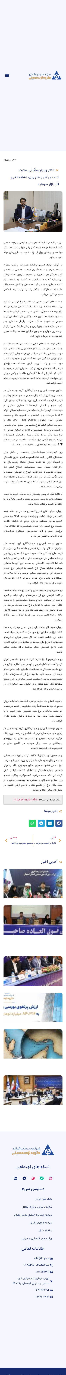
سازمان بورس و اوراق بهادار (37, 1207)
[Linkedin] (15, 1178)
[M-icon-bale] (41, 1178)
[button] (7, 75)
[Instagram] (50, 1178)
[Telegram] (24, 1178)
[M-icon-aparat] (33, 1178)
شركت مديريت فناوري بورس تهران (33, 1215)
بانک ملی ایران (44, 1199)
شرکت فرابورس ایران (41, 1223)
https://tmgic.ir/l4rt (26, 800)
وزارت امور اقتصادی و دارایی (37, 1239)
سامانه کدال (45, 1231)
